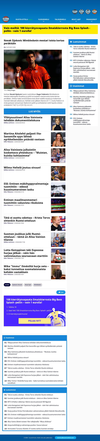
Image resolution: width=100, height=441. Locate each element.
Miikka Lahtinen (9, 123)
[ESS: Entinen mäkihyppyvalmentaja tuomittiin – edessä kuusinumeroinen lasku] (58, 189)
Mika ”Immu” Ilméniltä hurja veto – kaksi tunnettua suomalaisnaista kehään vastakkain (26, 269)
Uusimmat (10, 338)
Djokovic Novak (17, 285)
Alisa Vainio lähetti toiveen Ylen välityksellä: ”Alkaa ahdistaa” (29, 422)
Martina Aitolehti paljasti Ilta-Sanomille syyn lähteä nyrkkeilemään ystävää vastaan (24, 136)
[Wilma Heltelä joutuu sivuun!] (58, 173)
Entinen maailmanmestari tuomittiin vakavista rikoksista (23, 201)
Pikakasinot (91, 19)
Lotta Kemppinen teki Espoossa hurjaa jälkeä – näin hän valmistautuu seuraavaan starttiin (26, 253)
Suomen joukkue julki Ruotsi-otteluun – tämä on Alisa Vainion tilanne (24, 236)
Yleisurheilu (43, 19)
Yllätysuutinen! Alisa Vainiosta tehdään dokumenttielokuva (23, 119)
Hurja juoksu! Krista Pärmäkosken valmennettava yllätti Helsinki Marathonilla (36, 411)
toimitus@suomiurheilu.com (65, 438)
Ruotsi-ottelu (24, 19)
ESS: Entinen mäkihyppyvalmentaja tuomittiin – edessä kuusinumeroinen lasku (26, 186)
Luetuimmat (11, 390)
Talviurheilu (60, 19)
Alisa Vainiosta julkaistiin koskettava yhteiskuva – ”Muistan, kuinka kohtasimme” (26, 152)
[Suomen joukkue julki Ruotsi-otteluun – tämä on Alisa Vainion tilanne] (58, 239)
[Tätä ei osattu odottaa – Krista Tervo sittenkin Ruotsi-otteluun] (58, 223)
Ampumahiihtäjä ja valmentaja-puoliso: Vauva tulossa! (27, 425)
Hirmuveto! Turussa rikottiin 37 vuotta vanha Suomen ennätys (30, 429)
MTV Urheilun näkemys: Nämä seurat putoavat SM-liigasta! (29, 402)
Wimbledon (37, 285)
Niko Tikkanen (8, 142)
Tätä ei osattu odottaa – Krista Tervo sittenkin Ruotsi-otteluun (27, 219)
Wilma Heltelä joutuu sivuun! (22, 167)
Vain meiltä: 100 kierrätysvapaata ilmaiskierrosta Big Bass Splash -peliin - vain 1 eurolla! (47, 29)
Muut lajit (76, 19)
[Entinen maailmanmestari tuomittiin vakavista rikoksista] (58, 205)
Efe (5, 47)
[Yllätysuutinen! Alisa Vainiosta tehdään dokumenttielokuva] (58, 123)
